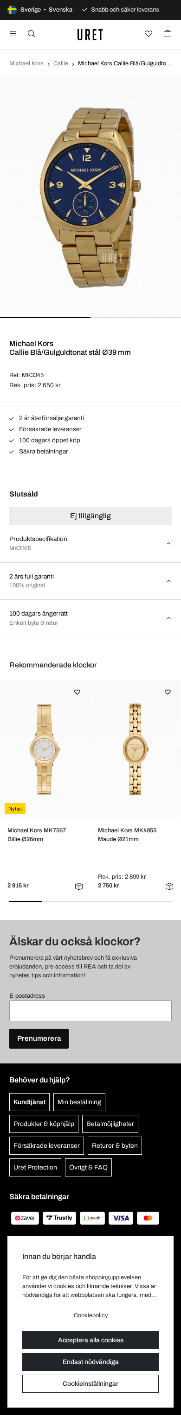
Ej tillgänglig (90, 516)
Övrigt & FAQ (88, 1167)
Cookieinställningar (90, 1383)
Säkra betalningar (43, 451)
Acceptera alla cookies (90, 1340)
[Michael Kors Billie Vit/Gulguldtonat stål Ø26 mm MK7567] (45, 749)
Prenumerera (39, 1038)
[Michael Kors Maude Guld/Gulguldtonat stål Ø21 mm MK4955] (135, 749)
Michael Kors (26, 63)
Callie (60, 63)
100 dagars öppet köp (49, 440)
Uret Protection (35, 1167)
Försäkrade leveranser (50, 429)
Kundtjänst (29, 1102)
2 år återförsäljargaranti (51, 418)
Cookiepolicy (91, 1315)
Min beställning (79, 1102)
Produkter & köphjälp (43, 1123)
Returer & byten (115, 1145)
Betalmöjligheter (110, 1123)
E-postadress (27, 996)
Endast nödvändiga (91, 1361)
